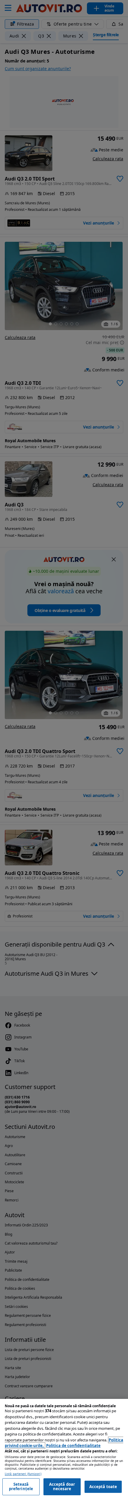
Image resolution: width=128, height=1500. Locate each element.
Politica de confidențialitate (73, 1445)
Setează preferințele (21, 1487)
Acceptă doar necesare (62, 1487)
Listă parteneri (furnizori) (23, 1474)
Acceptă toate (103, 1486)
